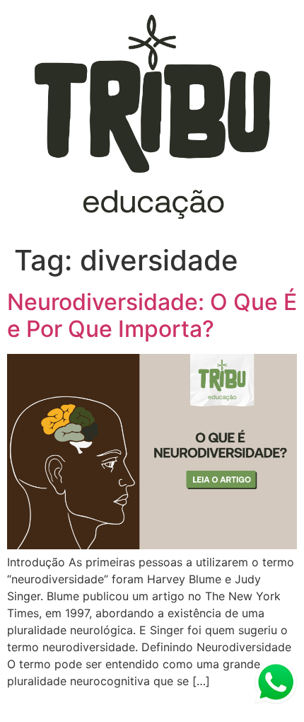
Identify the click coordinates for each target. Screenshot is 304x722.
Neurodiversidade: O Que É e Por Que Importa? (152, 315)
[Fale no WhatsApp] (276, 684)
